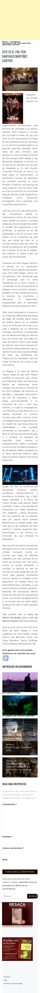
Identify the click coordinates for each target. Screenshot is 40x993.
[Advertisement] (20, 20)
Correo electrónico (13, 848)
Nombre (7, 836)
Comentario (9, 804)
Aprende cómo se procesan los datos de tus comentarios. (19, 885)
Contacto (7, 977)
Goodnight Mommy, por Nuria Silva (19, 737)
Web (4, 859)
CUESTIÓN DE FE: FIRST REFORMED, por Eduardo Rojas (19, 692)
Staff (5, 980)
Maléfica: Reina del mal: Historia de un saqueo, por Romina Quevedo (19, 715)
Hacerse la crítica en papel (13, 983)
